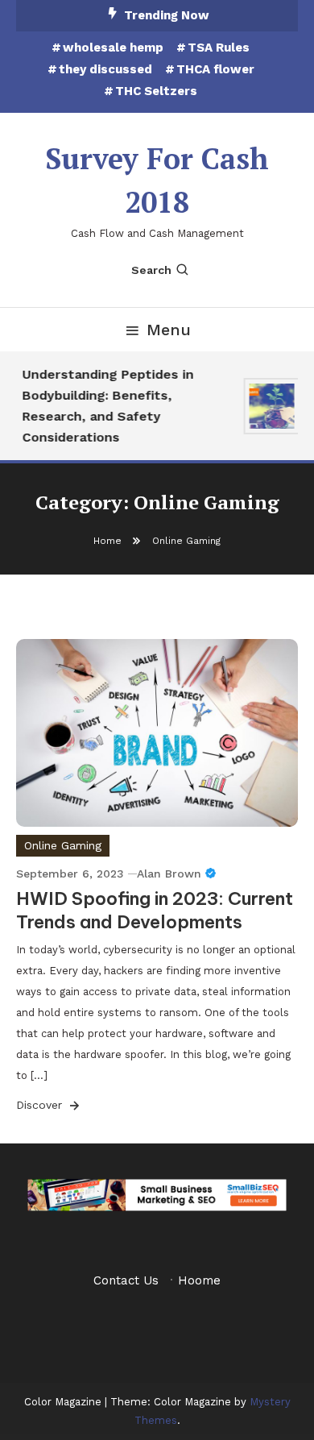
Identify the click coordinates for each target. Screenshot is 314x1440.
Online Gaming (62, 845)
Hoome (199, 1280)
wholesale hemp (113, 47)
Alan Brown (169, 873)
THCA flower (215, 69)
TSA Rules (219, 47)
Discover (41, 1104)
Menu (169, 329)
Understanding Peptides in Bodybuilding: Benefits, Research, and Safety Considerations (106, 406)
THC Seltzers (156, 91)
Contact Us (126, 1280)
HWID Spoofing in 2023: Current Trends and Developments (154, 910)
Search (151, 270)
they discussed (105, 69)
